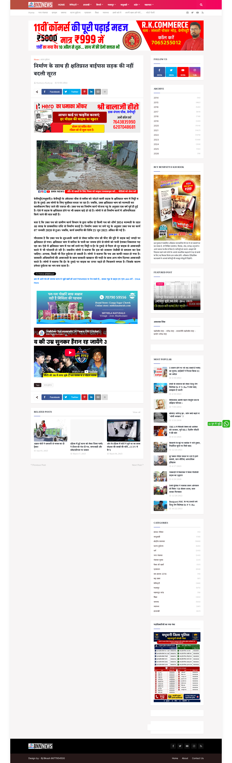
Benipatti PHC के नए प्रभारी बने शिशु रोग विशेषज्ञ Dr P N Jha (183, 504)
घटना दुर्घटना (75, 12)
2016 (177, 107)
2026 (177, 153)
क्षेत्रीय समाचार (177, 541)
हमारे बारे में (117, 12)
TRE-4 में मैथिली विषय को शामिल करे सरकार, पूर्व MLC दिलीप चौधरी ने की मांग (184, 430)
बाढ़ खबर (177, 578)
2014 (177, 97)
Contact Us (198, 758)
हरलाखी (177, 611)
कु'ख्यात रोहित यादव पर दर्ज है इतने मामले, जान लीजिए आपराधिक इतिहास (183, 460)
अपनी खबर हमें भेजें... (133, 12)
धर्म (177, 550)
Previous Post (39, 465)
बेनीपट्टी (177, 583)
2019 (177, 121)
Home (31, 12)
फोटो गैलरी (150, 12)
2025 (177, 149)
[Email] (98, 92)
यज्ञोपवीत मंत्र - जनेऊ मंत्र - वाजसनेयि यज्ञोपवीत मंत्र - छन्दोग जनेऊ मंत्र (175, 332)
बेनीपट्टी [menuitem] (73, 4)
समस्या (63, 12)
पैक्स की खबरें (177, 564)
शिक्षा (97, 12)
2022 (177, 135)
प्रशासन (87, 12)
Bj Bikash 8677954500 (53, 758)
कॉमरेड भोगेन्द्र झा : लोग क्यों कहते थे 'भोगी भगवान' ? (184, 415)
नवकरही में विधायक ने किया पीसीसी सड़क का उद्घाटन (184, 474)
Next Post (137, 465)
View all (136, 412)
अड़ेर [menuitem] (136, 4)
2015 (177, 102)
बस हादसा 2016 (177, 574)
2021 (177, 130)
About (185, 758)
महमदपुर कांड (177, 592)
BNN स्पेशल (177, 532)
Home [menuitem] (61, 4)
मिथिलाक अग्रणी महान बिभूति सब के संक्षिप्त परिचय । (184, 402)
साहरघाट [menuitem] (148, 4)
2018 (177, 116)
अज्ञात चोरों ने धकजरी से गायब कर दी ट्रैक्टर (49, 446)
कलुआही (177, 536)
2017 (177, 111)
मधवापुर (177, 587)
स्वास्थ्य (106, 12)
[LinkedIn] (91, 92)
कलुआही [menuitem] (124, 4)
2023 (177, 139)
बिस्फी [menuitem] (98, 4)
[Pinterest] (84, 92)
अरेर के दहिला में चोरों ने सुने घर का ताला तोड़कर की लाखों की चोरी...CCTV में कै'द (123, 447)
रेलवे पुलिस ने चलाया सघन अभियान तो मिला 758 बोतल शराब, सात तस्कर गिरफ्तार (184, 489)
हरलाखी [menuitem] (86, 4)
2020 (177, 125)
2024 (177, 144)
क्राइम (54, 12)
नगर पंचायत (43, 12)
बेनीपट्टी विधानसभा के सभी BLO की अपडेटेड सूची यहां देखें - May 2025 (174, 300)
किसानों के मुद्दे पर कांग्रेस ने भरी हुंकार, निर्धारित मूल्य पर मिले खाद (184, 445)
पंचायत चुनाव (177, 560)
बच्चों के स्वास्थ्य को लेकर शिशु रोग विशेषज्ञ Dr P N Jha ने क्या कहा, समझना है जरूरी (183, 387)
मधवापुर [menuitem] (111, 4)
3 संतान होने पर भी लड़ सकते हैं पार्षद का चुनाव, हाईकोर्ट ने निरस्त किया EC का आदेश (184, 371)
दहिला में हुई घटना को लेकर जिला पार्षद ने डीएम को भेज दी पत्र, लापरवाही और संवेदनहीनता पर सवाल (86, 447)
